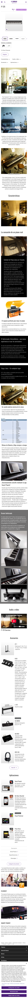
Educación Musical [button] (5, 950)
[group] (5, 38)
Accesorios (3, 62)
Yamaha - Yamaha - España (6, 942)
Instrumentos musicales (17, 942)
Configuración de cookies (14, 987)
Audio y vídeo (15, 59)
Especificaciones (13, 855)
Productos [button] (3, 947)
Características (4, 59)
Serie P (9, 944)
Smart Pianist (13, 851)
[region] (14, 979)
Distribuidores (4, 960)
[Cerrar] (26, 963)
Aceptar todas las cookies (14, 995)
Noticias (2, 954)
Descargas (13, 858)
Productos (4, 944)
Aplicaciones (14, 62)
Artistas (2, 957)
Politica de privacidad (14, 983)
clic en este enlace (17, 981)
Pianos (24, 942)
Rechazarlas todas (14, 991)
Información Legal (5, 983)
